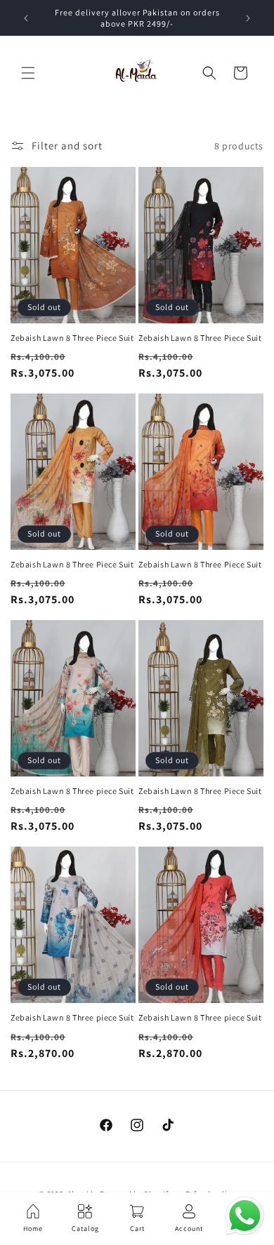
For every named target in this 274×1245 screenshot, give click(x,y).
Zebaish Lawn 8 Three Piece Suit (72, 337)
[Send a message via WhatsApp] (245, 1216)
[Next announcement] (248, 18)
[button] (28, 73)
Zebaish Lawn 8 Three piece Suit (72, 791)
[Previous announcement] (26, 18)
